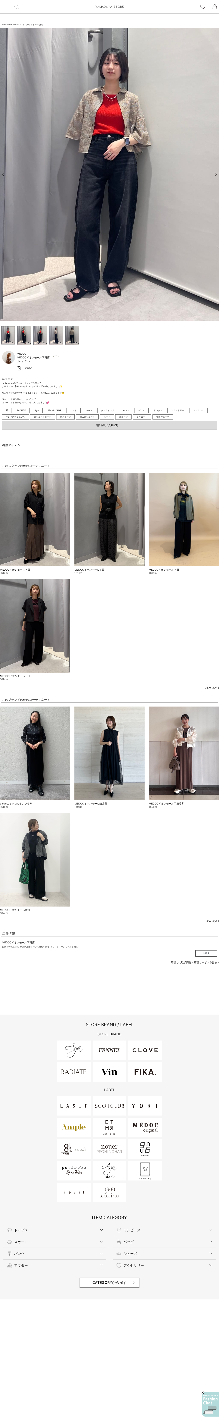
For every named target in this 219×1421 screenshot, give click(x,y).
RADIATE (21, 410)
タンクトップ (107, 410)
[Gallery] (109, 174)
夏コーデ (123, 416)
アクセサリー (177, 410)
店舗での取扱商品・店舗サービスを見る (194, 962)
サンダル (158, 410)
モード (107, 416)
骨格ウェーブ (162, 416)
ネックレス (198, 410)
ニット (73, 410)
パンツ (126, 410)
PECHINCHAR (54, 410)
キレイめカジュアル (15, 416)
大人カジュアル (87, 416)
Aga (37, 410)
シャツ (89, 410)
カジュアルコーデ (42, 416)
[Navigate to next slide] (216, 174)
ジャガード (142, 416)
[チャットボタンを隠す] (202, 1392)
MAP (206, 953)
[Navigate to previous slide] (3, 174)
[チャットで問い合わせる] (210, 1404)
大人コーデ (65, 416)
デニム (141, 410)
